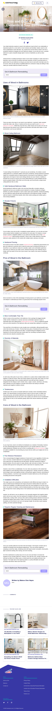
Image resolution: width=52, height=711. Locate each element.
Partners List (26, 693)
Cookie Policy (27, 683)
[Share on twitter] (28, 42)
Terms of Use (27, 691)
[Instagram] (11, 702)
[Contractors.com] (10, 3)
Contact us (5, 685)
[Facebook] (7, 702)
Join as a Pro (6, 680)
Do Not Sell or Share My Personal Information (34, 685)
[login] (47, 3)
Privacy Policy (27, 680)
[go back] (3, 9)
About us (5, 683)
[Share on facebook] (24, 42)
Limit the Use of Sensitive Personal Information (34, 688)
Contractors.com (9, 708)
